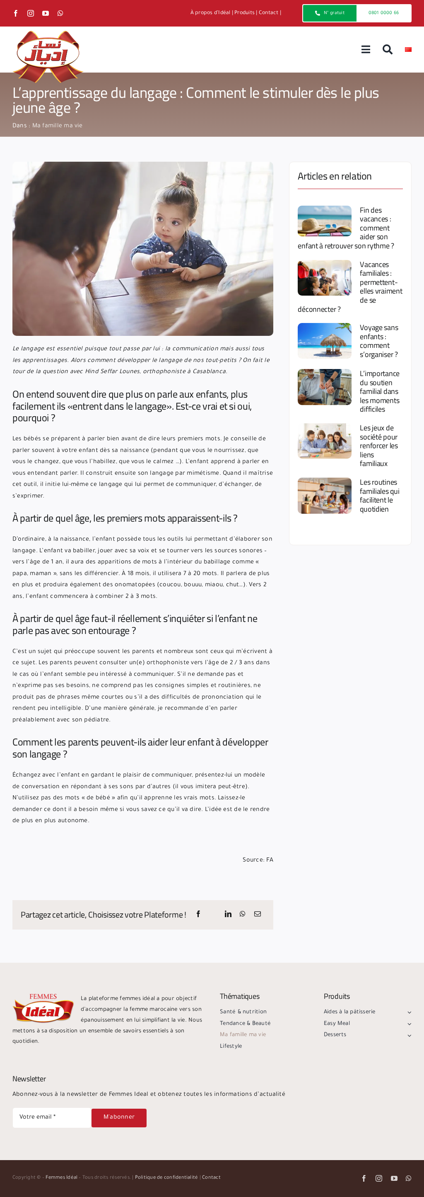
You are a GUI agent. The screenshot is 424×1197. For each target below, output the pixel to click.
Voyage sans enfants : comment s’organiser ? (379, 340)
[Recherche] (388, 49)
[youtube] (45, 13)
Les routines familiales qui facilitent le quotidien (379, 495)
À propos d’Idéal (210, 13)
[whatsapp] (60, 13)
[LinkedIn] (228, 915)
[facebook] (15, 13)
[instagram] (30, 13)
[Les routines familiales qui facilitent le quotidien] (325, 496)
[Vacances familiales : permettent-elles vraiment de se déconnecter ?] (325, 278)
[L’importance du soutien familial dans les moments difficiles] (325, 387)
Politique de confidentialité (166, 1178)
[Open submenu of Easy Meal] (408, 1024)
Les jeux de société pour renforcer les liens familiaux (379, 445)
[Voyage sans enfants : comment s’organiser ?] (325, 341)
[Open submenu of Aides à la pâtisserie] (408, 1012)
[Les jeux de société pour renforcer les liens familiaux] (325, 441)
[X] (213, 915)
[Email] (257, 915)
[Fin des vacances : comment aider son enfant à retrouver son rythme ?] (325, 221)
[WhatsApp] (243, 915)
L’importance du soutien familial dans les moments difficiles (380, 391)
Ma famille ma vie (57, 126)
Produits (244, 13)
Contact (269, 13)
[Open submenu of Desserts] (408, 1035)
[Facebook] (198, 915)
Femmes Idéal (61, 1178)
